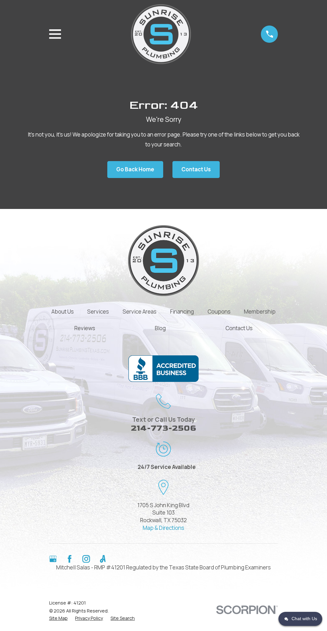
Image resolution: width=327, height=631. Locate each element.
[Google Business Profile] (53, 559)
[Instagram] (86, 559)
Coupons (219, 311)
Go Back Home (135, 169)
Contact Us (196, 169)
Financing (182, 311)
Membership (260, 311)
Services (98, 311)
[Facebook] (69, 559)
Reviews (84, 328)
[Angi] (103, 559)
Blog (160, 328)
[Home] (161, 34)
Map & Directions (163, 527)
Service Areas (139, 311)
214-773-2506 (163, 428)
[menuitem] (58, 618)
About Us (62, 311)
